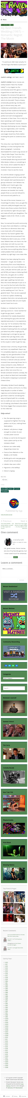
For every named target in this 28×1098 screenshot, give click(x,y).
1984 (6, 988)
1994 (6, 1007)
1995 (6, 1009)
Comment (21, 580)
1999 (6, 1016)
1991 (6, 1001)
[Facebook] (6, 666)
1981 (6, 983)
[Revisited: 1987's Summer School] (8, 908)
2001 (6, 1020)
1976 (6, 973)
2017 (6, 1050)
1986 (6, 992)
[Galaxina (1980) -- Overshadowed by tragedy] (19, 919)
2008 (6, 1033)
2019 (6, 1054)
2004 (6, 1026)
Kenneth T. (10, 939)
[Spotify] (13, 666)
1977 (6, 975)
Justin (17, 488)
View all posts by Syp (6, 514)
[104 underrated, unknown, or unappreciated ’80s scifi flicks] (19, 897)
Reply (15, 557)
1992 (6, 1003)
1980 (6, 981)
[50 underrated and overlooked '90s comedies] (8, 897)
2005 (6, 1028)
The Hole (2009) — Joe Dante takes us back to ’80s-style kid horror (7, 524)
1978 (6, 977)
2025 (6, 1065)
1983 (6, 986)
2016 (6, 1048)
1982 (6, 985)
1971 (6, 964)
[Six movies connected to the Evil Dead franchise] (19, 908)
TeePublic (10, 1087)
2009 (6, 1035)
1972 (6, 966)
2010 (6, 1037)
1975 (6, 971)
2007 (6, 1031)
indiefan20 (18, 540)
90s (4, 488)
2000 (6, 1018)
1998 (6, 1015)
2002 (6, 1022)
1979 (6, 979)
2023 (6, 1061)
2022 (6, 1059)
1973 (6, 968)
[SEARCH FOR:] (14, 688)
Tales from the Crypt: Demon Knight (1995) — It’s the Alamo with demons (21, 524)
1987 (6, 994)
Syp (12, 25)
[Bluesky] (16, 666)
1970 (6, 962)
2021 (6, 1058)
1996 (6, 1011)
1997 (6, 1013)
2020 (6, 1056)
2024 (6, 1063)
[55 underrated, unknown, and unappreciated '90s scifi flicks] (8, 918)
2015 (6, 1046)
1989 (6, 998)
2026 (6, 1067)
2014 (6, 1044)
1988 (6, 996)
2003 (6, 1024)
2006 (6, 1029)
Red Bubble (19, 1087)
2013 (6, 1043)
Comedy (10, 488)
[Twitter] (9, 666)
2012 (6, 1041)
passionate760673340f (13, 934)
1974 (6, 970)
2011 (6, 1039)
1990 (6, 1000)
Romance (5, 491)
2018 (6, 1052)
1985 (6, 990)
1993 (6, 1005)
